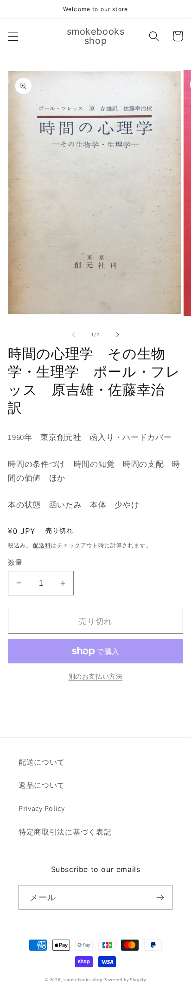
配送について (42, 762)
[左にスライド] (74, 334)
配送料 (42, 545)
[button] (13, 36)
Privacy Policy (42, 808)
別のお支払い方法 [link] (96, 676)
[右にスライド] (117, 334)
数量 (15, 562)
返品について (42, 785)
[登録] (160, 897)
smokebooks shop (83, 980)
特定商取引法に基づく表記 (65, 832)
